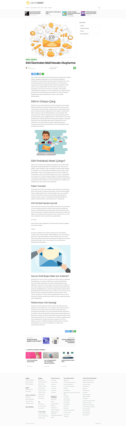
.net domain (53, 388)
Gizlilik (52, 417)
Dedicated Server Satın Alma (67, 361)
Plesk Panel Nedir (86, 411)
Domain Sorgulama (30, 380)
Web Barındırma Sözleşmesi (54, 412)
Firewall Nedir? (67, 400)
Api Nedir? (85, 388)
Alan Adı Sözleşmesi (55, 410)
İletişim (52, 401)
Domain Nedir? (67, 390)
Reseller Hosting (41, 392)
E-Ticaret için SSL (42, 406)
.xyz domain (53, 386)
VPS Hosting (41, 396)
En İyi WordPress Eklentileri (89, 407)
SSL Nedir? (66, 406)
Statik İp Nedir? (86, 390)
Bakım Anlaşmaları (30, 399)
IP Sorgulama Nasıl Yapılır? (70, 382)
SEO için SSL (41, 404)
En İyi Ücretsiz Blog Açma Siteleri (32, 361)
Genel (42, 7)
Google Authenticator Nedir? (89, 400)
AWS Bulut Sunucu (30, 403)
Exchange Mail (41, 418)
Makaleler (53, 405)
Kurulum (50, 7)
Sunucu (27, 387)
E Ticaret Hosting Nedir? (69, 386)
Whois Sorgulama (84, 33)
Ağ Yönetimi (28, 397)
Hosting (82, 25)
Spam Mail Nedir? (86, 413)
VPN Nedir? (66, 380)
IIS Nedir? (66, 388)
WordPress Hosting (84, 28)
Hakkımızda (53, 399)
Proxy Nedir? (66, 398)
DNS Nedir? (66, 396)
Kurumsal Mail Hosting (43, 416)
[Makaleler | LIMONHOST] (44, 3)
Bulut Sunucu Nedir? (87, 402)
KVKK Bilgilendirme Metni (56, 415)
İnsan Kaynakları (55, 403)
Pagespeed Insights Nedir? (88, 380)
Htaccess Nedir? (86, 409)
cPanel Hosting (41, 388)
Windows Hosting (42, 386)
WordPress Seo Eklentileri (88, 405)
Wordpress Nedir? (86, 384)
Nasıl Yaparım (33, 7)
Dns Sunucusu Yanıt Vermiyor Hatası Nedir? (72, 393)
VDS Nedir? (66, 416)
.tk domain (53, 384)
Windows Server (29, 389)
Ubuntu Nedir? (86, 386)
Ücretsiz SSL (66, 414)
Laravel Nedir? (86, 415)
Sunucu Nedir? (67, 404)
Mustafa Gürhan (31, 68)
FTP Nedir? (85, 392)
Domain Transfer (29, 382)
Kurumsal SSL (41, 408)
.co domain (53, 392)
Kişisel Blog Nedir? (87, 394)
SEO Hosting (41, 398)
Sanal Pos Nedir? (86, 396)
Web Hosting (41, 380)
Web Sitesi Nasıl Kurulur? (88, 382)
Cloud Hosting (41, 394)
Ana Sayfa (28, 7)
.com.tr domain (54, 382)
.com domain (53, 380)
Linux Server (28, 391)
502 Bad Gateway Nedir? (69, 410)
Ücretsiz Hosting (67, 412)
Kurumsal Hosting (42, 390)
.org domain (53, 390)
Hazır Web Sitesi (29, 407)
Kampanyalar (54, 408)
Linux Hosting (41, 384)
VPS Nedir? (66, 408)
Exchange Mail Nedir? (68, 384)
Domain (82, 31)
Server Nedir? (66, 402)
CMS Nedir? (85, 398)
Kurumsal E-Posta (42, 414)
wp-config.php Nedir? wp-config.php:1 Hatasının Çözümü (50, 362)
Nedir (38, 7)
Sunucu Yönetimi (29, 401)
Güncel (45, 7)
